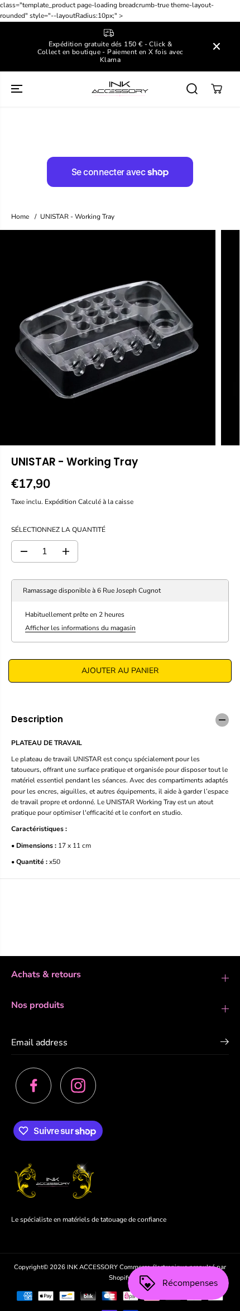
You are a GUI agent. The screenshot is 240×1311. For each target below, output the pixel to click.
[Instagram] (78, 1085)
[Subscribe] (224, 1044)
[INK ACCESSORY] (120, 89)
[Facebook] (33, 1085)
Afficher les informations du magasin (80, 627)
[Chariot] (216, 88)
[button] (18, 89)
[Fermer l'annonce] (216, 46)
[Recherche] (192, 88)
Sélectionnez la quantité (58, 529)
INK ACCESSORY (92, 1266)
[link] (120, 1182)
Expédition (60, 501)
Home (20, 216)
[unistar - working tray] (107, 337)
